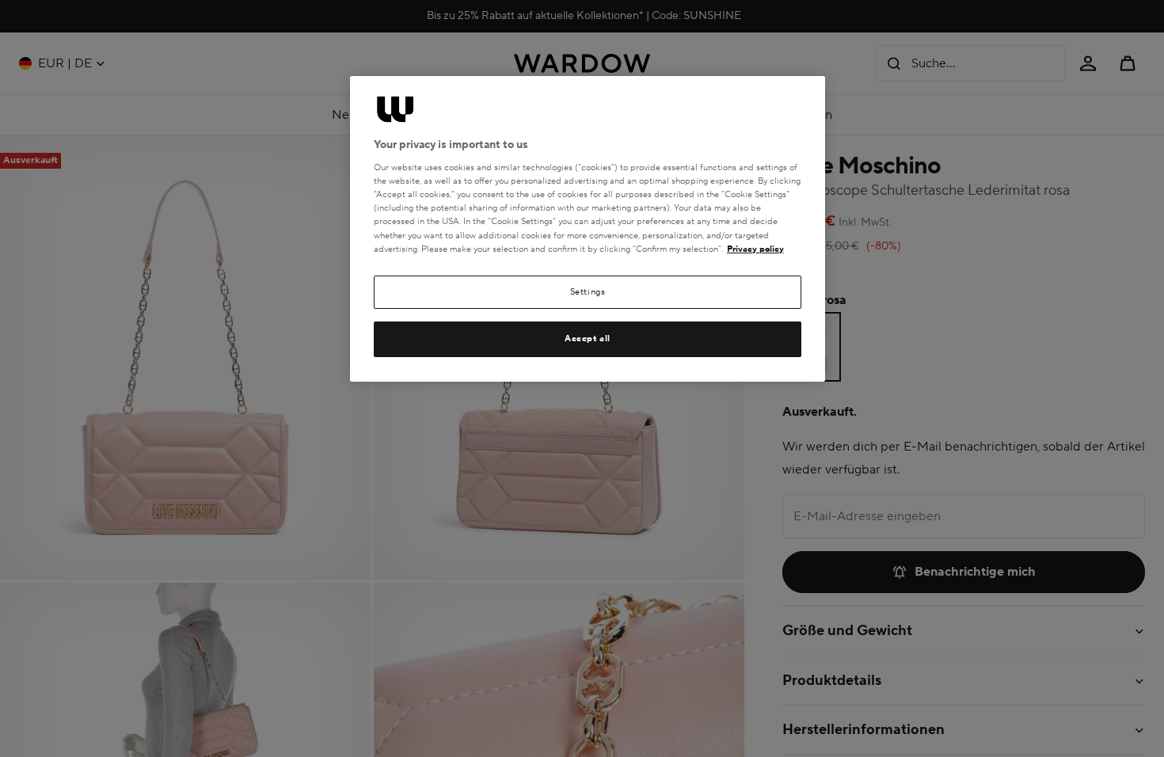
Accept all (588, 338)
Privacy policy (755, 249)
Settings (588, 292)
